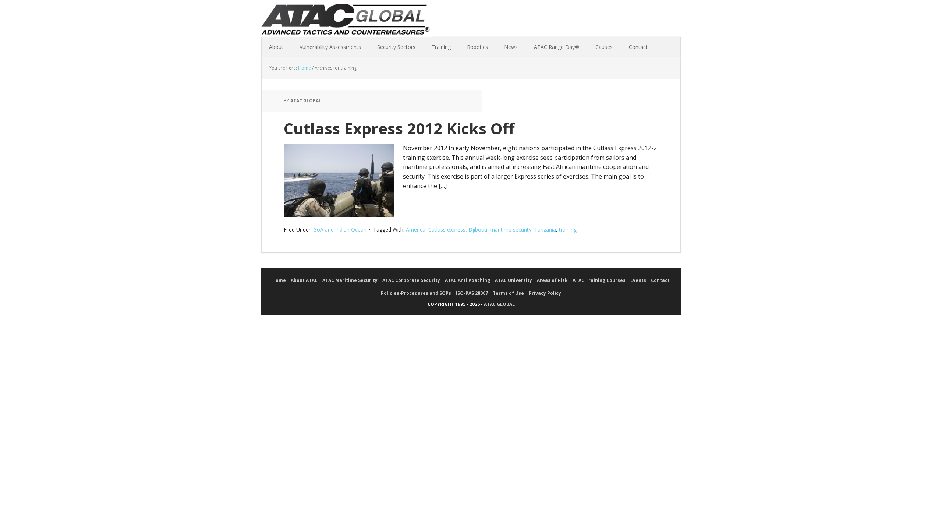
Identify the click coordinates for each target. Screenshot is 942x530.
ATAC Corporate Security (411, 280)
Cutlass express (446, 229)
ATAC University (513, 280)
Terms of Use (508, 293)
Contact (660, 280)
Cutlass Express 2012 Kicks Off (399, 128)
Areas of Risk (552, 280)
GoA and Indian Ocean (339, 229)
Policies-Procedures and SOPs (416, 293)
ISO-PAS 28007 (472, 293)
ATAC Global (346, 22)
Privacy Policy (545, 293)
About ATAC (304, 280)
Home (279, 280)
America (415, 229)
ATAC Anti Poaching (467, 280)
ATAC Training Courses (599, 280)
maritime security (510, 229)
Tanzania (545, 229)
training (568, 229)
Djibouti (477, 229)
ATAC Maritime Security (350, 280)
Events (638, 280)
